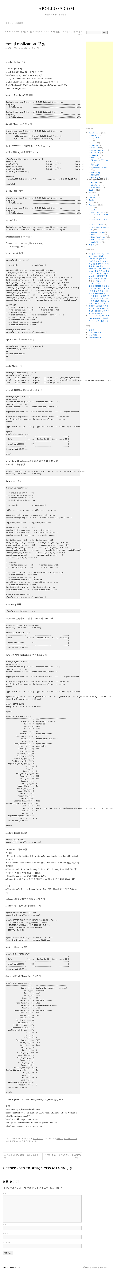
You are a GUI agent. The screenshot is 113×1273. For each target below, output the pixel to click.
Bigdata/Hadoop (98, 137)
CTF (93, 207)
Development (95, 133)
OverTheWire (97, 224)
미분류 (92, 244)
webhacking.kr (97, 239)
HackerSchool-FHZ (99, 214)
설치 (7, 1141)
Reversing (95, 172)
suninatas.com (97, 232)
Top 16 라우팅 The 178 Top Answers (99, 316)
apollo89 (13, 48)
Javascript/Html (98, 150)
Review (92, 200)
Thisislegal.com (98, 237)
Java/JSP (95, 147)
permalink (31, 1141)
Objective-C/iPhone (100, 160)
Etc (90, 192)
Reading (92, 197)
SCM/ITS (95, 175)
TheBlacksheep (98, 234)
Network (95, 155)
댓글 (5, 1193)
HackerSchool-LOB (99, 219)
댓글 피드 (93, 335)
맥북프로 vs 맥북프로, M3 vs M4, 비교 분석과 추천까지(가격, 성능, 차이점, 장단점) (99, 275)
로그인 (92, 330)
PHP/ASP (95, 165)
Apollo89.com (56, 8)
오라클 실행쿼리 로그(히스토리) (99, 302)
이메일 (6, 1233)
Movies (92, 195)
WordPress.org (95, 337)
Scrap (91, 202)
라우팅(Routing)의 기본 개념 (99, 319)
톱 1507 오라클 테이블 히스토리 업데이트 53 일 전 (99, 308)
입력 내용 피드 (95, 332)
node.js (94, 157)
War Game (93, 205)
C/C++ (94, 142)
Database (38, 1139)
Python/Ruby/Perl (99, 167)
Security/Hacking (99, 177)
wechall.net (96, 242)
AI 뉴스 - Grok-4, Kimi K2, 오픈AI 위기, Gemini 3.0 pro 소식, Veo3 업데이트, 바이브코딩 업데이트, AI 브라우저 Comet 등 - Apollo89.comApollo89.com (99, 262)
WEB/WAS (95, 187)
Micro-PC (95, 152)
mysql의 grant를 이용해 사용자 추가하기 (23, 32)
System (94, 182)
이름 (5, 1224)
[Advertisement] (99, 83)
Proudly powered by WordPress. (96, 1268)
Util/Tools (95, 185)
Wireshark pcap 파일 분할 (97, 282)
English (92, 190)
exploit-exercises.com (97, 211)
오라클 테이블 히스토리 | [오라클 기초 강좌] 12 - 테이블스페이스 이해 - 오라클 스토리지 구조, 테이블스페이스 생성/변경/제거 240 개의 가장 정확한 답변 (99, 293)
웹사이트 (6, 1242)
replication (70, 1139)
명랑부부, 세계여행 (14, 23)
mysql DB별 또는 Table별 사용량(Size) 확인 (63, 1156)
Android (94, 135)
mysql (60, 1139)
